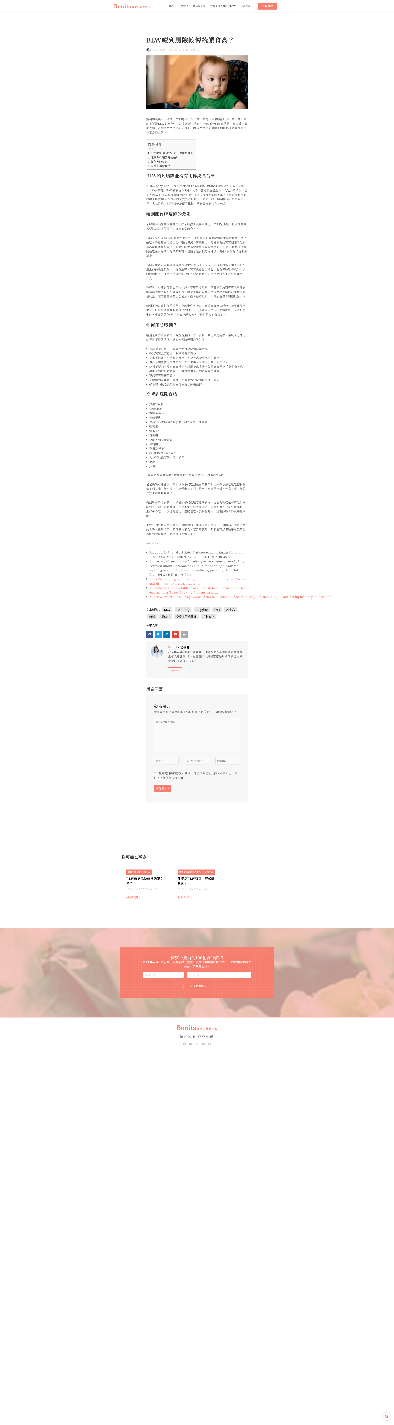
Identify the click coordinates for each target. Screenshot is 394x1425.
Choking (183, 610)
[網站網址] (227, 761)
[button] (149, 634)
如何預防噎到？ (160, 161)
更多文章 (175, 670)
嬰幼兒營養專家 (141, 7)
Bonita (122, 7)
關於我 (172, 6)
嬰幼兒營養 (199, 6)
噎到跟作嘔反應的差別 (165, 157)
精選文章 (209, 871)
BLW (167, 610)
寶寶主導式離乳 (186, 616)
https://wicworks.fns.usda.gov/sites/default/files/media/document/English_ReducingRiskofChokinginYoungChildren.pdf (240, 597)
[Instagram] (197, 1044)
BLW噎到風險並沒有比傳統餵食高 (172, 153)
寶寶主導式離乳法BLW (223, 6)
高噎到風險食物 (160, 166)
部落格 (184, 6)
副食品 (230, 610)
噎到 (152, 616)
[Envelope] (203, 1044)
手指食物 (209, 616)
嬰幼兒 (165, 616)
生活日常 (246, 6)
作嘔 (217, 610)
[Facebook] (184, 1044)
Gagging (202, 610)
